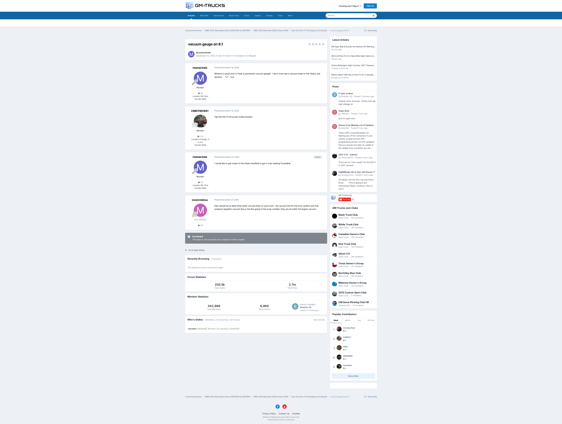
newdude (347, 365)
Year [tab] (359, 320)
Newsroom (219, 15)
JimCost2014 (347, 157)
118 (201, 225)
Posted (364, 96)
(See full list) (319, 320)
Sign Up (370, 6)
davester (345, 113)
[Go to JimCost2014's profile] (334, 155)
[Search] (373, 15)
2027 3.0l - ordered (348, 154)
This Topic (362, 15)
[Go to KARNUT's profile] (339, 338)
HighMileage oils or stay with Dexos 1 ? (357, 172)
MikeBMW (348, 356)
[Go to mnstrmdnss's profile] (200, 210)
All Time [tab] (371, 320)
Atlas (345, 346)
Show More (353, 376)
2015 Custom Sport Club (352, 292)
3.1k (201, 136)
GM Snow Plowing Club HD (354, 302)
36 (201, 93)
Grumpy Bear (347, 175)
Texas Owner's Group (351, 263)
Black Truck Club (348, 214)
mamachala (205, 52)
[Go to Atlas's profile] (339, 347)
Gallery (258, 15)
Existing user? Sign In (349, 6)
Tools (280, 15)
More (290, 15)
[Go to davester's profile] (334, 112)
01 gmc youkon (346, 93)
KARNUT (347, 337)
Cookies (296, 413)
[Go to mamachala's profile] (191, 54)
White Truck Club (348, 224)
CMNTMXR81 (199, 110)
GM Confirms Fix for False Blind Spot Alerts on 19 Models (352, 56)
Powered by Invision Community (281, 420)
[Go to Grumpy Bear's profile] (334, 173)
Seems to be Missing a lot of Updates (356, 125)
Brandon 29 (305, 307)
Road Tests (234, 15)
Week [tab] (336, 320)
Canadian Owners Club (352, 234)
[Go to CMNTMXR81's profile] (200, 121)
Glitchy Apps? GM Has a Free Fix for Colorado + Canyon (353, 74)
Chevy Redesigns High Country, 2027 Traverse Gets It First (352, 65)
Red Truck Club (347, 243)
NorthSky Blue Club (350, 273)
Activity (269, 15)
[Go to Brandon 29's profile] (295, 306)
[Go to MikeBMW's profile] (339, 357)
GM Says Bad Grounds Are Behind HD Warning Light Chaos (352, 46)
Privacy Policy (269, 413)
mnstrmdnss (200, 199)
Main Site (204, 15)
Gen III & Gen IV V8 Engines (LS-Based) (237, 55)
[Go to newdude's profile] (339, 366)
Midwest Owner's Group (353, 282)
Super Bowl (344, 111)
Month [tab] (347, 320)
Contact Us (284, 413)
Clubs (246, 15)
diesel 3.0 (344, 253)
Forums (191, 15)
